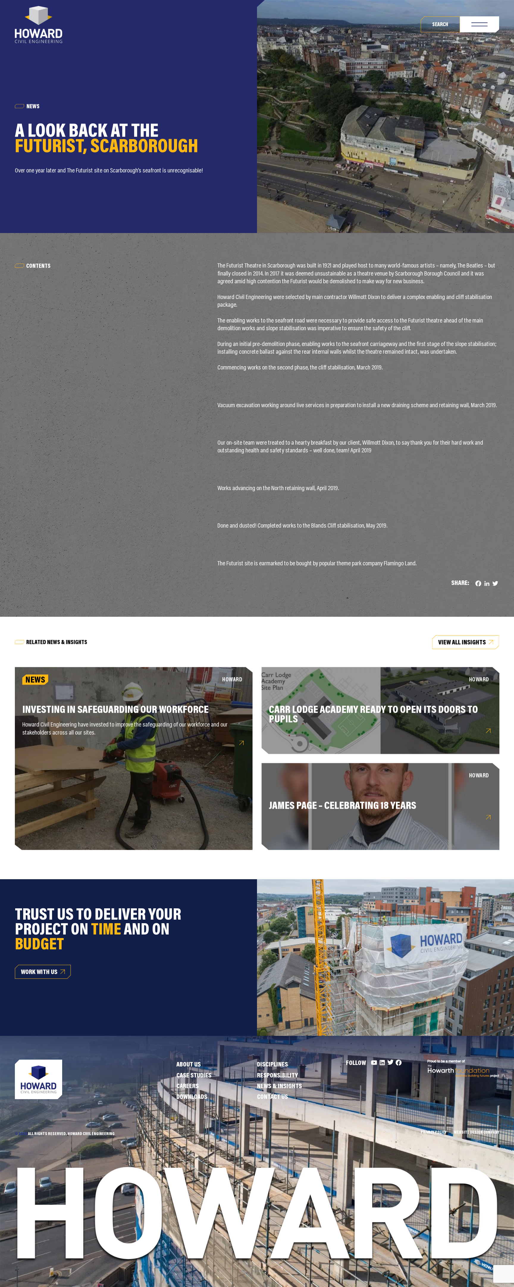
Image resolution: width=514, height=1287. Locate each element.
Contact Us (272, 1097)
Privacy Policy (433, 1133)
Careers (187, 1086)
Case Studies (193, 1076)
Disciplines (272, 1065)
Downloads (191, 1097)
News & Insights (279, 1086)
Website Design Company (476, 1133)
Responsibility (277, 1076)
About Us (188, 1065)
